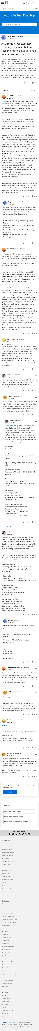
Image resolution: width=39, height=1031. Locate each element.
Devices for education (7, 907)
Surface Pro (4, 843)
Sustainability (5, 1016)
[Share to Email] (29, 834)
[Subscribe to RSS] (26, 834)
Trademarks (13, 1026)
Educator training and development (10, 919)
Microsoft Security (6, 937)
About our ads (5, 1028)
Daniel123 (10, 96)
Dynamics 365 (5, 940)
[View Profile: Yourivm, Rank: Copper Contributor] (4, 340)
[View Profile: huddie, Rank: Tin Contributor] (4, 376)
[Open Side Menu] (2, 2)
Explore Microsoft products (8, 861)
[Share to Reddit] (20, 834)
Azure (3, 964)
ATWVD (10, 620)
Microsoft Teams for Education (9, 910)
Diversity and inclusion (7, 1010)
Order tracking (5, 885)
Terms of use (5, 1026)
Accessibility (5, 1013)
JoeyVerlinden (12, 202)
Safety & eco (21, 1026)
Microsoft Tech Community (8, 977)
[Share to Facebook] (13, 834)
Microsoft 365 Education (7, 913)
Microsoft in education (7, 904)
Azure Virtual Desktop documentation (16, 822)
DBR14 (10, 396)
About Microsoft (6, 998)
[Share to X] (16, 834)
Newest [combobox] (34, 90)
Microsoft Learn (5, 971)
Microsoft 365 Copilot (7, 952)
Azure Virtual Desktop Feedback (14, 817)
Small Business (5, 956)
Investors (4, 1007)
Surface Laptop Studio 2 (7, 849)
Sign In (35, 3)
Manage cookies (28, 1024)
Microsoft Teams (6, 949)
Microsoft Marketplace (7, 980)
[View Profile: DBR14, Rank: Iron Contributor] (5, 397)
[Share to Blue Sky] (23, 834)
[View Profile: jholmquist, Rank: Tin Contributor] (3, 37)
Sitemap (4, 1024)
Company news (5, 1001)
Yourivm (9, 339)
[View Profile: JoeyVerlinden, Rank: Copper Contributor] (5, 203)
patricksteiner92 (12, 668)
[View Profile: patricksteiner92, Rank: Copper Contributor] (4, 669)
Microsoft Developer (7, 967)
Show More (10, 527)
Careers (4, 995)
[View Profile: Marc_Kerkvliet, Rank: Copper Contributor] (4, 721)
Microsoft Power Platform (8, 946)
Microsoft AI (5, 934)
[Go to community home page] (6, 2)
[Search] (24, 3)
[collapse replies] (19, 94)
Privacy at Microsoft (6, 1004)
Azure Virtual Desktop (8, 8)
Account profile (5, 873)
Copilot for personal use (7, 855)
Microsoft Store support (7, 879)
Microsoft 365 (5, 943)
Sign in (10, 792)
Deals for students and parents (9, 922)
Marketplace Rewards (7, 983)
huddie (9, 375)
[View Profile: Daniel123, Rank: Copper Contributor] (4, 97)
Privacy (20, 1024)
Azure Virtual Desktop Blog (12, 811)
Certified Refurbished (7, 888)
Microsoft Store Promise (7, 892)
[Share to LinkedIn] (10, 834)
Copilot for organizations (8, 852)
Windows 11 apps (6, 864)
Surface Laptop (5, 846)
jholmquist (10, 36)
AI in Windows (5, 858)
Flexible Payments (6, 895)
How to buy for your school (8, 916)
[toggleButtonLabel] (36, 8)
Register (28, 3)
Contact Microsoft (12, 1024)
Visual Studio (5, 986)
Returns (4, 882)
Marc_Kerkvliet (11, 720)
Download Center (6, 876)
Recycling (28, 1026)
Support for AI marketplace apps (9, 974)
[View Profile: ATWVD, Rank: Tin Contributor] (5, 621)
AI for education (6, 925)
